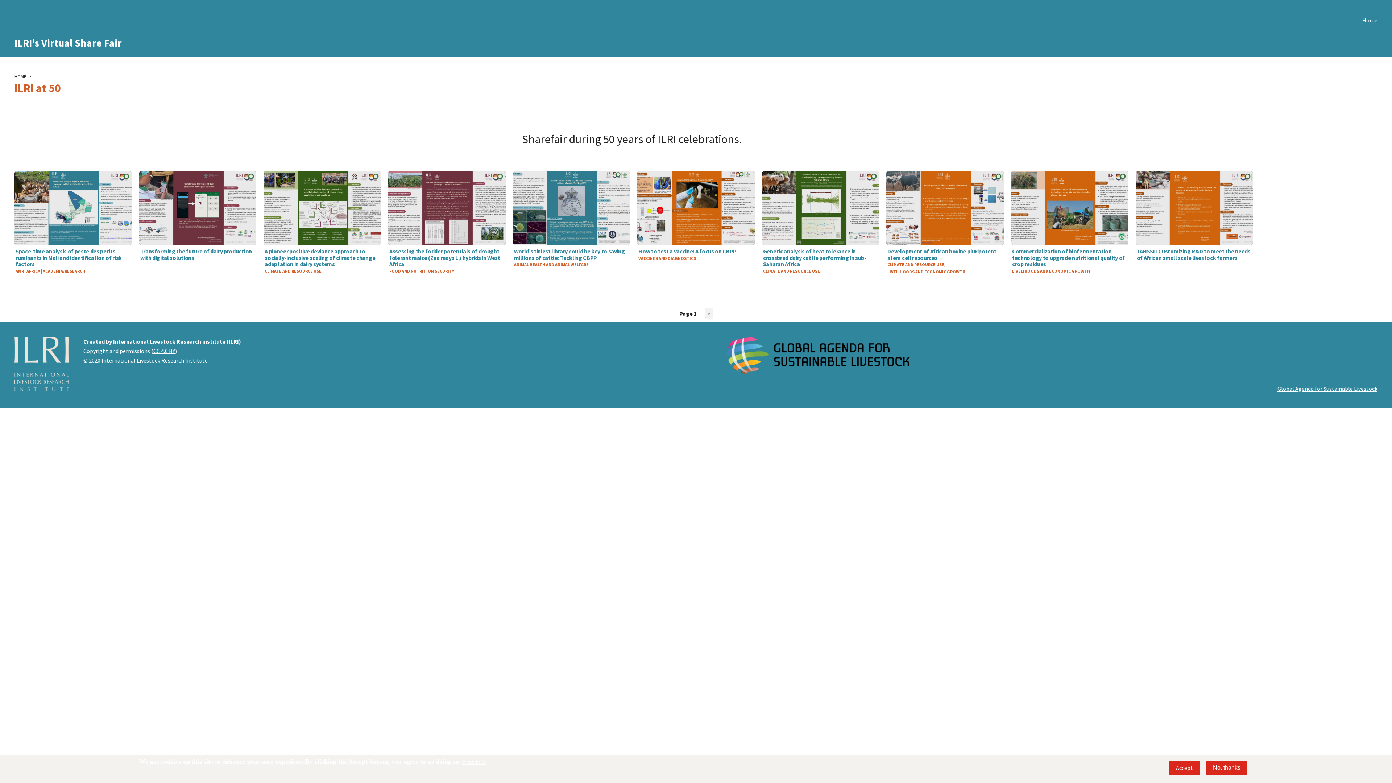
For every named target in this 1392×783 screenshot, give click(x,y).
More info (474, 761)
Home (1370, 20)
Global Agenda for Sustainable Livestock (1327, 388)
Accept (1184, 767)
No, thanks (1226, 768)
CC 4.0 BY (164, 351)
